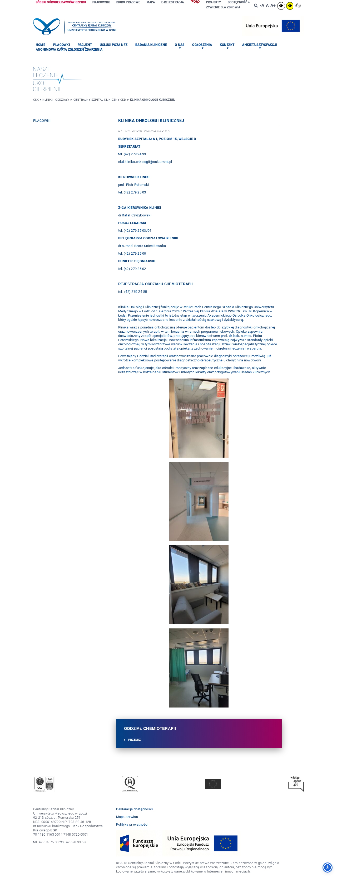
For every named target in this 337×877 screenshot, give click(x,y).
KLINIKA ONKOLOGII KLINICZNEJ (152, 99)
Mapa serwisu (127, 817)
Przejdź (134, 740)
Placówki (61, 45)
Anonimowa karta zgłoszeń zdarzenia (69, 49)
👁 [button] (281, 6)
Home (40, 45)
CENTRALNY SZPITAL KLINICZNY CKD (99, 99)
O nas (179, 45)
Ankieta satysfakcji (259, 45)
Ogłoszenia (202, 45)
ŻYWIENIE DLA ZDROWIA (223, 7)
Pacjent (85, 45)
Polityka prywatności (132, 824)
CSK (36, 99)
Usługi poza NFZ (113, 45)
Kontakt (227, 45)
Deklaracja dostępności (134, 809)
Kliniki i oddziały (55, 99)
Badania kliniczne (151, 45)
